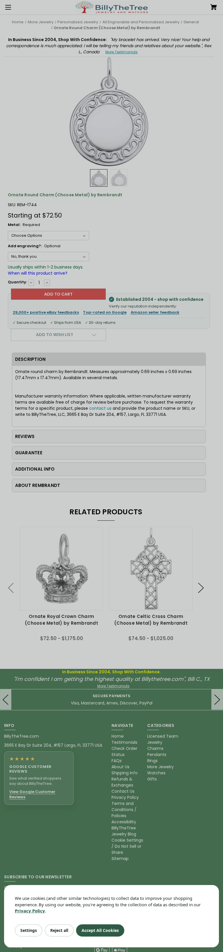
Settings (28, 930)
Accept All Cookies (100, 930)
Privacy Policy (30, 911)
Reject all (59, 930)
